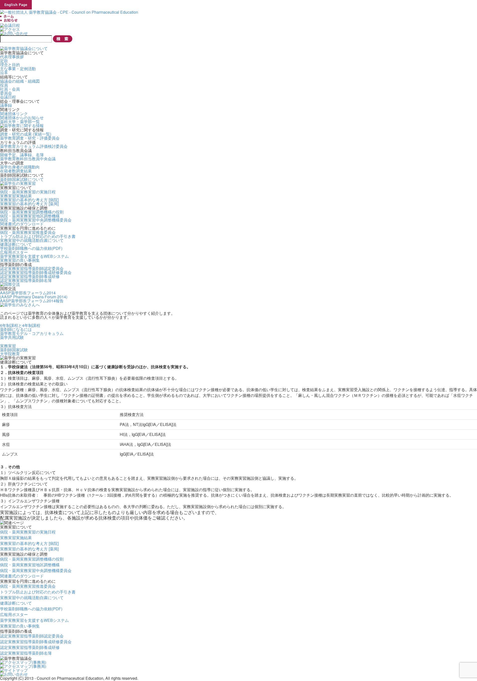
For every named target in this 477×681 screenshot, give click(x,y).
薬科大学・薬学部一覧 (20, 121)
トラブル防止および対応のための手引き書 (38, 236)
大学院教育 (10, 354)
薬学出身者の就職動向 (20, 167)
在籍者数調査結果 (16, 171)
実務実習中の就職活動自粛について (32, 240)
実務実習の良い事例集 (20, 260)
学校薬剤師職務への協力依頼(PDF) (31, 248)
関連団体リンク (14, 113)
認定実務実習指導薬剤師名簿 (26, 280)
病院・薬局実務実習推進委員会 (28, 232)
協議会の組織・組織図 (20, 81)
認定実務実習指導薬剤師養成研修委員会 (36, 272)
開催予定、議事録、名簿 (22, 154)
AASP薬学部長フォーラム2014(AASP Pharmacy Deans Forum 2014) (33, 295)
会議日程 (8, 97)
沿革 (4, 72)
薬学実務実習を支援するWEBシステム (34, 256)
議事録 (6, 105)
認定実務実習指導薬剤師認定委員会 (32, 268)
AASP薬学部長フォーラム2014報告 (32, 301)
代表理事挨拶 (12, 56)
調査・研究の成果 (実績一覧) (25, 134)
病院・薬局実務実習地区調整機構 (30, 216)
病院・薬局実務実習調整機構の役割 (32, 212)
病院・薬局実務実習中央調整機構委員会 (36, 220)
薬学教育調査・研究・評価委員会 (30, 138)
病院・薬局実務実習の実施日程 (28, 192)
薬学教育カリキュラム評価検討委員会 (34, 146)
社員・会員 (10, 89)
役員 (4, 85)
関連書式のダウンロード (22, 224)
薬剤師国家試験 (14, 350)
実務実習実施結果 (16, 196)
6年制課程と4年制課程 (20, 325)
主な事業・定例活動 (18, 68)
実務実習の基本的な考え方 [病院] (29, 200)
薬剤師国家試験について (22, 179)
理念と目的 (10, 64)
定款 (4, 60)
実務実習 (8, 346)
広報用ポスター (14, 252)
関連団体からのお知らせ (22, 117)
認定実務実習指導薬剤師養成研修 (30, 276)
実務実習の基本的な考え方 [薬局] (29, 204)
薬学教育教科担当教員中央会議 (28, 158)
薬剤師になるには (16, 329)
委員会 (6, 93)
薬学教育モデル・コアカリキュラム (32, 333)
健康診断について (16, 244)
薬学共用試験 (12, 337)
